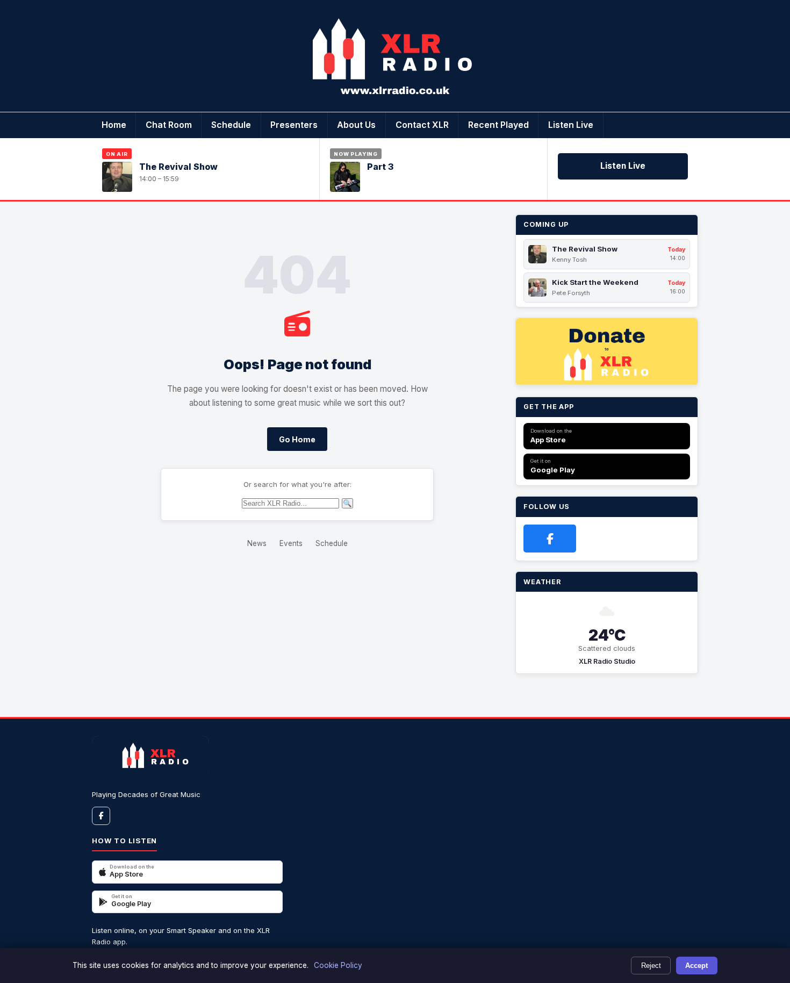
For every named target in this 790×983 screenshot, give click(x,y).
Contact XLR (422, 124)
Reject (651, 966)
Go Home (297, 439)
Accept (696, 966)
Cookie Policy (338, 965)
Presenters (294, 124)
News (257, 543)
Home (114, 124)
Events (291, 543)
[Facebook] (549, 539)
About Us (356, 124)
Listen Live (570, 124)
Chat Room (169, 124)
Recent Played (498, 124)
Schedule (231, 124)
